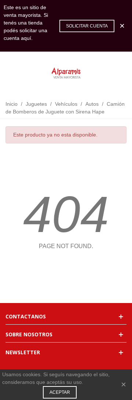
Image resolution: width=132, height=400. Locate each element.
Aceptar (60, 392)
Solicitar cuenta (87, 26)
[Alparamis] (66, 73)
